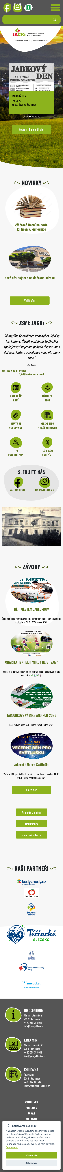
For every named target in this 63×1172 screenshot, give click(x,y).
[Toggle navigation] (55, 8)
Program (31, 1108)
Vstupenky (31, 1102)
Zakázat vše (31, 1163)
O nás (31, 1113)
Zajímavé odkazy (31, 835)
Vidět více (29, 300)
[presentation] (4, 80)
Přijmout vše (31, 1155)
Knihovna (31, 1119)
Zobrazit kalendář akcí (31, 129)
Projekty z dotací (31, 812)
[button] (24, 117)
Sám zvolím (12, 1147)
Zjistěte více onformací (31, 374)
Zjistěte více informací (14, 370)
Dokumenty (31, 824)
